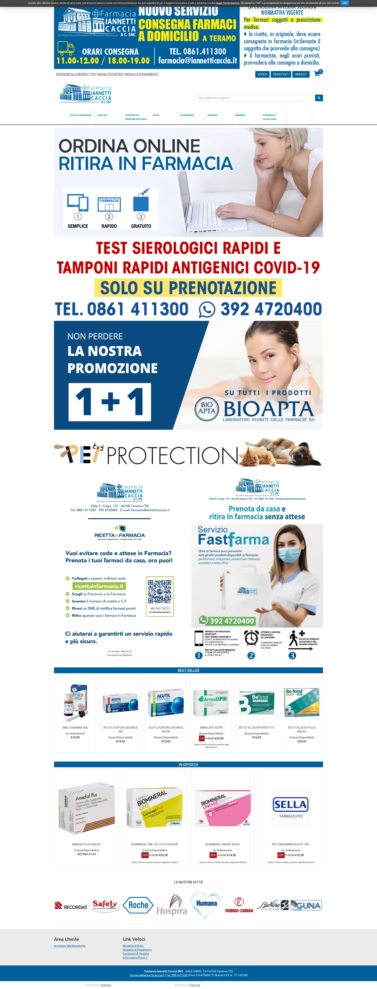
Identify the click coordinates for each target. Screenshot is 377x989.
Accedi (262, 74)
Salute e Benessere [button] (81, 115)
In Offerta (188, 764)
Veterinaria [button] (187, 115)
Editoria (103, 115)
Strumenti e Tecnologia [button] (269, 117)
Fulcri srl (195, 985)
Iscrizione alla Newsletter (75, 74)
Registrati (281, 74)
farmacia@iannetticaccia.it (147, 975)
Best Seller (188, 670)
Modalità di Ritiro (110, 74)
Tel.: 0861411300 (177, 975)
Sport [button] (156, 115)
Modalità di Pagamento (141, 74)
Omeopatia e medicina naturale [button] (136, 117)
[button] (60, 718)
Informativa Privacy (135, 957)
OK (345, 3)
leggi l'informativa (227, 3)
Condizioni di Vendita (136, 953)
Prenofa (106, 985)
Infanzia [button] (212, 115)
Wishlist (301, 74)
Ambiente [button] (240, 115)
